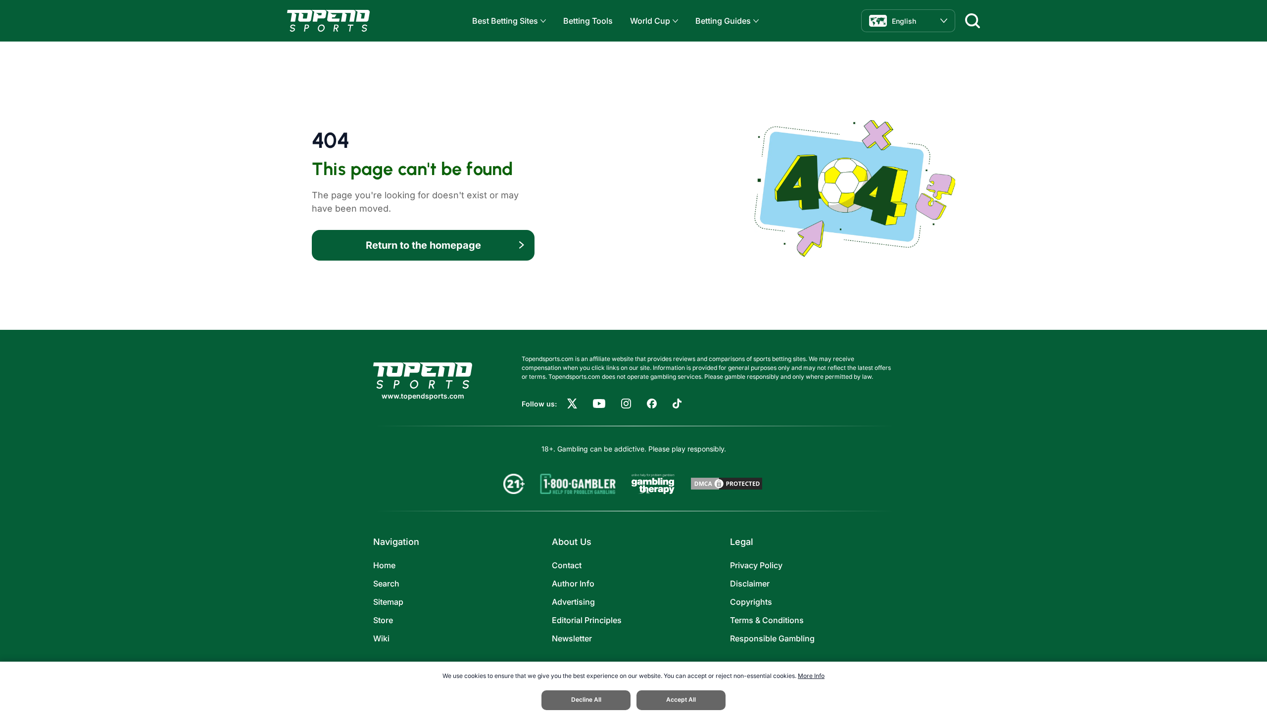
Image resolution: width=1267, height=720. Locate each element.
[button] (542, 21)
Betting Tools (588, 21)
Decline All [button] (586, 699)
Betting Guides (723, 21)
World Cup (650, 21)
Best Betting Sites (505, 21)
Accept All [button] (681, 699)
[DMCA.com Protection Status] (726, 483)
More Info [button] (811, 675)
